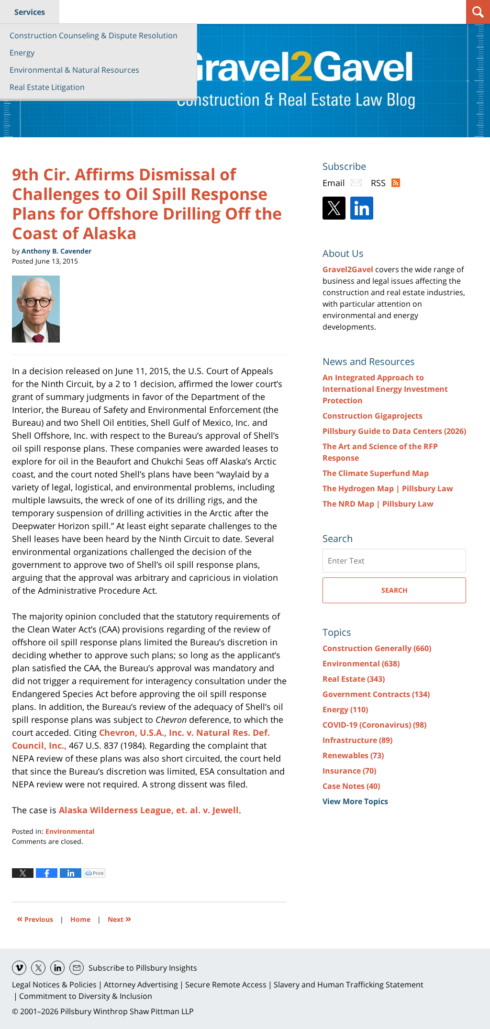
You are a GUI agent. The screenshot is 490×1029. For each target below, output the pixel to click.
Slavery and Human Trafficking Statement (348, 984)
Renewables (353, 755)
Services (29, 12)
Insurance (349, 770)
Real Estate (354, 679)
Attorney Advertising (141, 984)
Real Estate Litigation (47, 87)
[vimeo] (19, 968)
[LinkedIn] (361, 208)
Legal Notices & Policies (54, 984)
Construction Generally (377, 648)
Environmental (69, 831)
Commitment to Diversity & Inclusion (85, 996)
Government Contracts (376, 694)
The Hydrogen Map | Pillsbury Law (388, 488)
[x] (38, 968)
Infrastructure (357, 740)
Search (394, 590)
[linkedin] (57, 968)
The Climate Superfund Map (376, 473)
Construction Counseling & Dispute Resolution (94, 35)
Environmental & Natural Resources (74, 70)
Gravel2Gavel (348, 269)
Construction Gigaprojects (373, 415)
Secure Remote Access (226, 984)
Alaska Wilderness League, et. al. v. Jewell (149, 810)
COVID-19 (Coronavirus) (374, 724)
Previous (35, 918)
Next (119, 918)
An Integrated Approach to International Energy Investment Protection (385, 389)
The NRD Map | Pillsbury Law (378, 503)
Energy (22, 52)
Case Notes (351, 786)
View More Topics (355, 801)
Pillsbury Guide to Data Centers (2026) (394, 431)
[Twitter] (334, 208)
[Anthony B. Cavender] (39, 309)
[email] (76, 968)
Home (80, 919)
